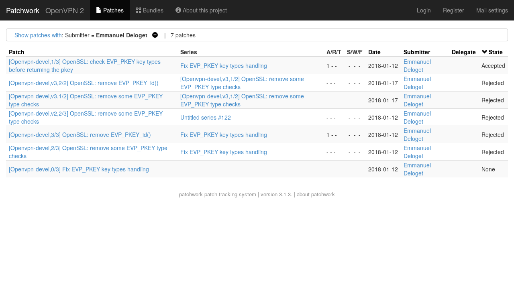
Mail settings (492, 10)
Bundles (152, 10)
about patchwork (316, 194)
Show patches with (38, 35)
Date (374, 52)
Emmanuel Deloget (417, 65)
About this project (204, 10)
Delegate (464, 52)
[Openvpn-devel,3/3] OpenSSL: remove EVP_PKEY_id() (80, 134)
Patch (16, 52)
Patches (113, 10)
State (496, 52)
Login (424, 10)
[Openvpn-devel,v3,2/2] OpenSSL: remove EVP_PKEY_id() (84, 83)
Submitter (417, 52)
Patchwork (22, 10)
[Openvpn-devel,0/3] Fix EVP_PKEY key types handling (79, 169)
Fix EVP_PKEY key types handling (223, 65)
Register (453, 10)
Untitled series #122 (205, 117)
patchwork (191, 194)
